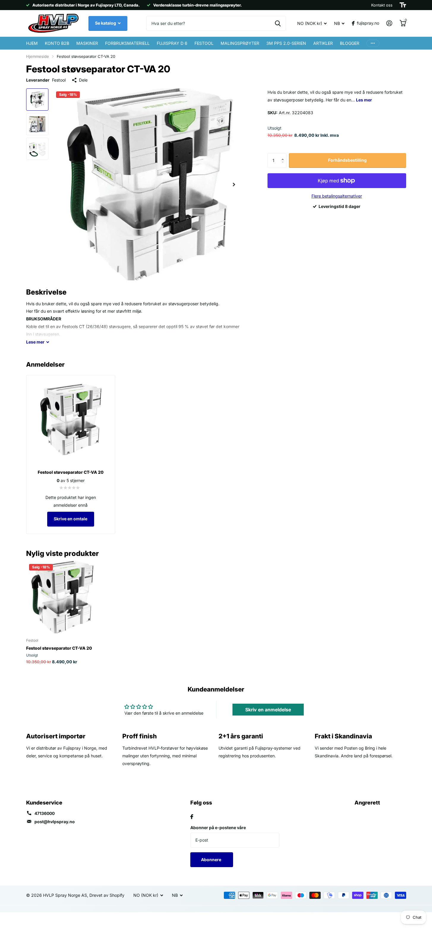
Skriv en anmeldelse (268, 710)
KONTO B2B (57, 43)
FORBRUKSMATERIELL (127, 43)
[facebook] (191, 816)
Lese (35, 341)
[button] (284, 155)
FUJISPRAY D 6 (172, 43)
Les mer (364, 99)
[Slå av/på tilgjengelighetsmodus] (403, 5)
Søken (278, 23)
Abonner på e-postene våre (218, 827)
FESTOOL (203, 43)
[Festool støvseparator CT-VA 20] (62, 597)
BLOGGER (349, 43)
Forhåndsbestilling (347, 160)
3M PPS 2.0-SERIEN (286, 43)
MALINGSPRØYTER (240, 43)
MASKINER (87, 43)
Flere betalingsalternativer (336, 195)
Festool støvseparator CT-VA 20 (59, 648)
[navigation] (37, 99)
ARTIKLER (323, 43)
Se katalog (106, 23)
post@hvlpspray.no (54, 821)
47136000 (44, 813)
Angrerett (367, 802)
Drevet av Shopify (106, 895)
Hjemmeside (37, 56)
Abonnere (211, 859)
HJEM (32, 43)
